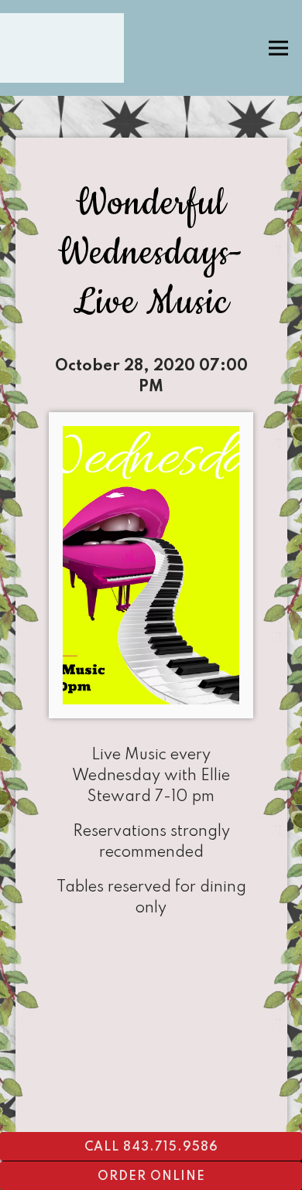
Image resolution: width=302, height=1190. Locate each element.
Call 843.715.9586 (151, 1147)
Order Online (151, 1177)
